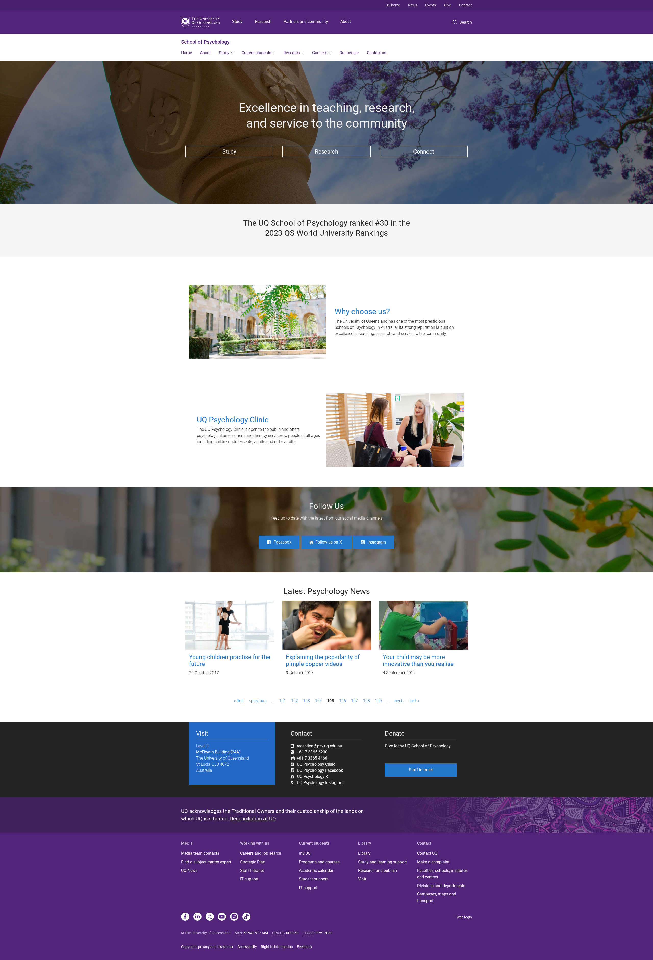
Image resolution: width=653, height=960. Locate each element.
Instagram (377, 542)
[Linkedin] (197, 917)
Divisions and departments (441, 885)
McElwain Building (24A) (218, 752)
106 (342, 700)
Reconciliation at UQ (253, 819)
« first (239, 700)
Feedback (304, 947)
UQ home (393, 5)
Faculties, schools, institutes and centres (442, 874)
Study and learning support (382, 862)
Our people (349, 52)
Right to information (277, 947)
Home (186, 52)
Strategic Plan (252, 862)
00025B (292, 933)
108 (366, 700)
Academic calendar (316, 870)
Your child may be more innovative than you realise (418, 660)
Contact (465, 5)
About (345, 21)
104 (318, 700)
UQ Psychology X (311, 776)
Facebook (282, 542)
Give (447, 5)
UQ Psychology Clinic (316, 764)
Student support (313, 879)
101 (282, 700)
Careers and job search (260, 853)
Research (263, 21)
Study (237, 21)
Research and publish (377, 870)
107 (354, 700)
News (412, 5)
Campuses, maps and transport (436, 897)
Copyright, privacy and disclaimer (207, 947)
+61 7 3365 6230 (312, 752)
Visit (362, 879)
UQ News (189, 870)
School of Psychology (205, 42)
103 (306, 700)
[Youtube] (222, 917)
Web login (464, 917)
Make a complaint (433, 862)
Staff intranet (421, 769)
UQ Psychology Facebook (320, 770)
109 (378, 700)
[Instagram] (234, 917)
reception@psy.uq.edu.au (319, 745)
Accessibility (247, 947)
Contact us (376, 52)
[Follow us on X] (210, 917)
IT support (249, 879)
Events (430, 5)
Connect (319, 52)
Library (364, 853)
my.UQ (305, 853)
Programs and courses (319, 862)
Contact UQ (427, 853)
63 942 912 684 (255, 933)
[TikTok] (246, 917)
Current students (256, 52)
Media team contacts (200, 853)
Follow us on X (328, 542)
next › (400, 700)
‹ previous (257, 700)
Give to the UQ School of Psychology (418, 745)
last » (414, 700)
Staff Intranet (252, 870)
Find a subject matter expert (206, 862)
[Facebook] (185, 917)
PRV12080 (323, 933)
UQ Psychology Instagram (320, 782)
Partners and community (306, 21)
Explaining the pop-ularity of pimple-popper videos (323, 660)
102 (294, 700)
